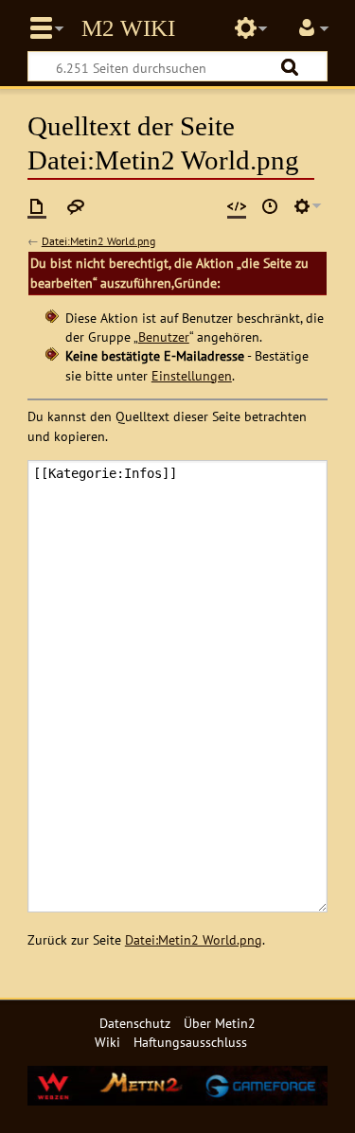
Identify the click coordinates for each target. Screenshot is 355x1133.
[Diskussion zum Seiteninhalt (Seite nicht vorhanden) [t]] (75, 206)
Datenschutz (134, 1023)
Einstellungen (191, 375)
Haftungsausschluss (190, 1042)
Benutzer (163, 336)
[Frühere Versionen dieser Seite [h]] (269, 206)
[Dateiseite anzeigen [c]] (36, 206)
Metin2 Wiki (128, 28)
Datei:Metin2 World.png (98, 241)
